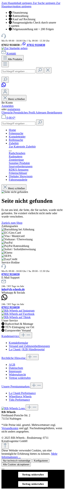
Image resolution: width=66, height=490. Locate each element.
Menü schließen (16, 99)
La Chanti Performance (22, 393)
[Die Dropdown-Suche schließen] (48, 70)
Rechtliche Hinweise (13, 358)
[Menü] (5, 64)
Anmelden (7, 105)
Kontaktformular (18, 342)
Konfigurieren (41, 460)
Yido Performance (19, 399)
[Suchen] (39, 70)
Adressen (41, 112)
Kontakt (11, 53)
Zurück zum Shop (11, 222)
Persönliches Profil (24, 112)
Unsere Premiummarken (15, 386)
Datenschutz (16, 367)
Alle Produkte (15, 59)
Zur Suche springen (44, 3)
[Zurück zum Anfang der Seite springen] (5, 446)
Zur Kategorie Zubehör (22, 146)
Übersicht (7, 112)
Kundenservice (10, 336)
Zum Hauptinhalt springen (17, 3)
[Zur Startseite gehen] (14, 48)
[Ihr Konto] (5, 92)
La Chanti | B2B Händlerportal (27, 349)
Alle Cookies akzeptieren (16, 464)
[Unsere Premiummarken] (13, 408)
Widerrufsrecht (17, 374)
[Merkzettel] (4, 87)
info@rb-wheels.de (13, 289)
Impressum (15, 371)
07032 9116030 (35, 44)
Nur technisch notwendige (16, 460)
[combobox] (18, 71)
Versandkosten (9, 428)
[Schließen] (2, 469)
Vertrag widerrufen (20, 377)
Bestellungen (54, 112)
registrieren (13, 109)
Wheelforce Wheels (20, 396)
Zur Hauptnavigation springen (30, 4)
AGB (12, 364)
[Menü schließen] (10, 150)
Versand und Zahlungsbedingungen (29, 346)
